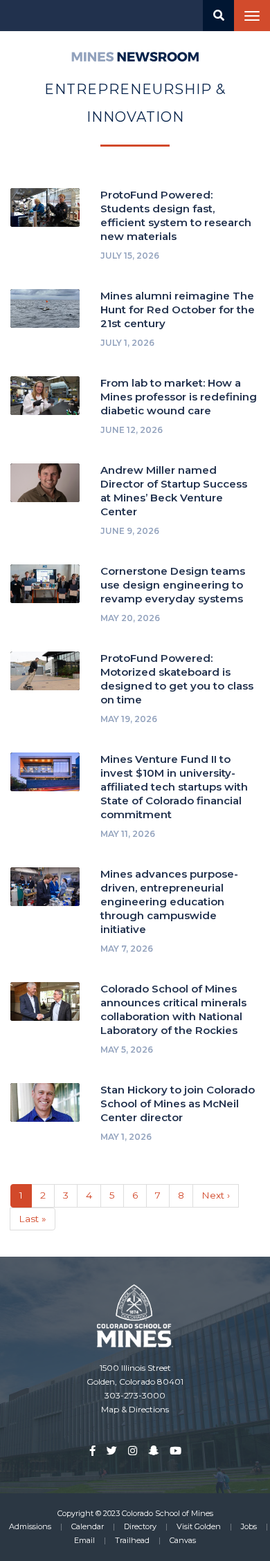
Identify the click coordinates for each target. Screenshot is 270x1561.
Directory (140, 1526)
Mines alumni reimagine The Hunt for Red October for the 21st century (177, 309)
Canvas (183, 1540)
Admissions (30, 1526)
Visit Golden (199, 1526)
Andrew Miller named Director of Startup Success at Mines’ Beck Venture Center (173, 490)
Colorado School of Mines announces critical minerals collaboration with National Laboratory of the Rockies (173, 1009)
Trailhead (132, 1540)
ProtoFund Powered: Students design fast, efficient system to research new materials (175, 215)
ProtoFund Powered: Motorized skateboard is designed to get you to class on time (176, 679)
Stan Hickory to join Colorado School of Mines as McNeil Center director (177, 1103)
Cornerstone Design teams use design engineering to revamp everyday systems (172, 584)
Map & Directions (135, 1409)
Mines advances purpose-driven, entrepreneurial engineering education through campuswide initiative (169, 901)
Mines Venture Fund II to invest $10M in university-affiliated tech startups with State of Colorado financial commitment (174, 786)
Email (84, 1540)
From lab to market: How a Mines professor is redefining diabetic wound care (178, 396)
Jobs (249, 1526)
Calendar (87, 1526)
